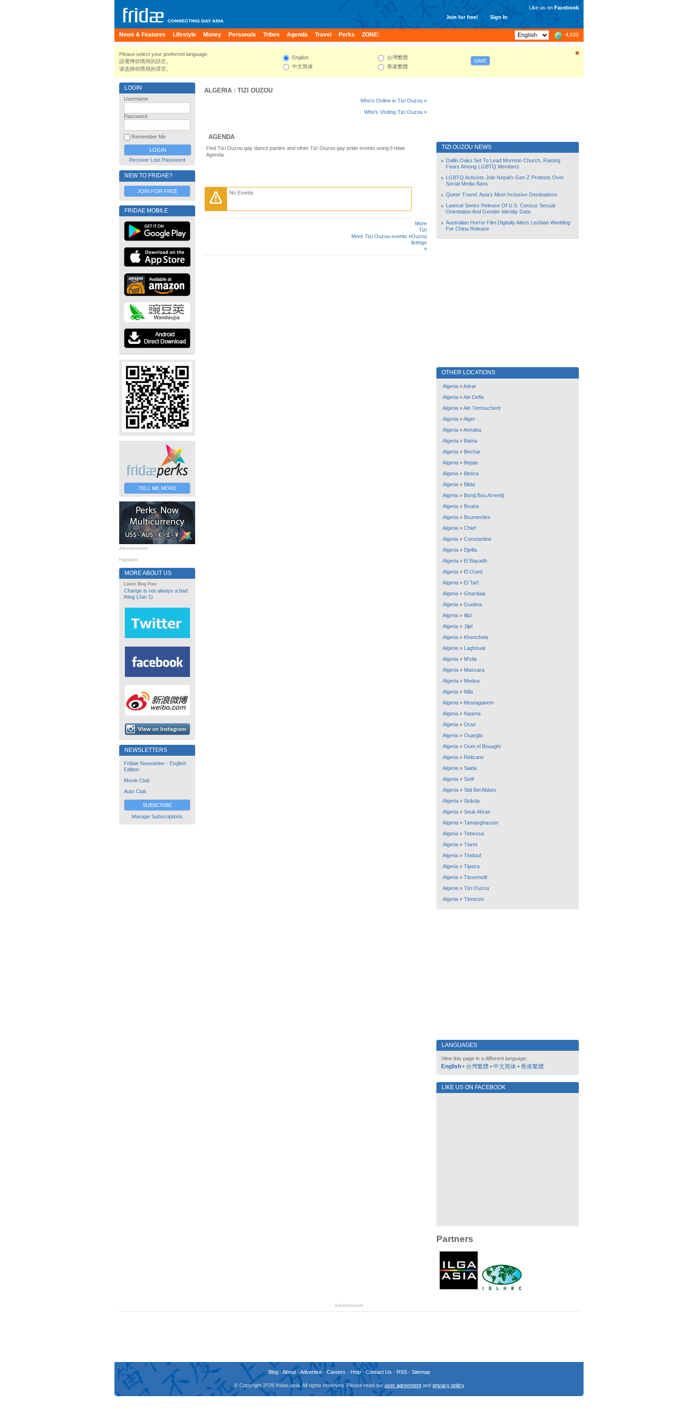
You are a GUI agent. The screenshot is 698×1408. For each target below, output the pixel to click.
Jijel (468, 626)
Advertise (311, 1372)
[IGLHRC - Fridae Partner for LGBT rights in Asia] (502, 1289)
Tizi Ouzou (255, 90)
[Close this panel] (577, 54)
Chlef (470, 528)
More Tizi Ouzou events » (381, 236)
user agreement (403, 1385)
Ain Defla (473, 397)
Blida (469, 484)
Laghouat (474, 648)
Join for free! (462, 17)
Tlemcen (474, 899)
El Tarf (471, 582)
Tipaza (472, 866)
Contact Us (379, 1372)
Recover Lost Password (157, 160)
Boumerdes (477, 517)
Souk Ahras (477, 812)
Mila (468, 692)
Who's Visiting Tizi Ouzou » (395, 112)
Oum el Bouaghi (482, 746)
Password (135, 116)
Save (480, 61)
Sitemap (421, 1372)
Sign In (499, 17)
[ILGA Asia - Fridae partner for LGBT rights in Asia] (459, 1289)
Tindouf (472, 855)
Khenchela (476, 637)
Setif (469, 779)
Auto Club (135, 791)
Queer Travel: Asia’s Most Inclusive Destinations (501, 194)
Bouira (471, 506)
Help (355, 1372)
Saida (470, 768)
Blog (273, 1372)
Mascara (474, 670)
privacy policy (448, 1385)
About (289, 1372)
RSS (401, 1372)
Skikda (472, 801)
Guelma (473, 604)
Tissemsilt (475, 877)
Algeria (218, 90)
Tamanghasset (481, 822)
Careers (336, 1372)
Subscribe (157, 805)
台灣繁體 (477, 1066)
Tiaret (470, 844)
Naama (472, 713)
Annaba (472, 430)
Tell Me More (157, 488)
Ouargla (473, 735)
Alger (469, 419)
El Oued (473, 571)
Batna (470, 441)
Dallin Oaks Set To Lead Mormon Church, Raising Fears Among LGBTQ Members (503, 163)
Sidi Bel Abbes (480, 790)
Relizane (474, 757)
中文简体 (504, 1066)
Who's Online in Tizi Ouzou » (393, 100)
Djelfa (470, 550)
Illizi (468, 615)
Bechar (472, 451)
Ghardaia (474, 593)
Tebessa (474, 833)
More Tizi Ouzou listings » (419, 236)
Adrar (469, 386)
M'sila (470, 659)
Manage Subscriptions (157, 816)
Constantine (477, 539)
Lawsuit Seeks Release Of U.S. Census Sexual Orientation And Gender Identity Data (500, 208)
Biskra (471, 473)
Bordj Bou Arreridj (484, 495)
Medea (472, 681)
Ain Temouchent (481, 408)
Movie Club (137, 780)
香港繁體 (532, 1066)
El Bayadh (475, 561)
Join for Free (157, 191)
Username (136, 99)
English (451, 1066)
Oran (470, 724)
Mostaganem (479, 702)
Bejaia (471, 462)
